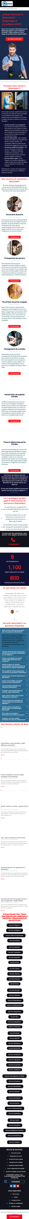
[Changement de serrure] (8, 1156)
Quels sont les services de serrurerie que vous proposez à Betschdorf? (13, 631)
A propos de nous (15, 1200)
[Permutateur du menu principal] (25, 3)
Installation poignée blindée (16, 1165)
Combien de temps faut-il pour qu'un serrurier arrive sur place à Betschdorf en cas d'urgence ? (13, 653)
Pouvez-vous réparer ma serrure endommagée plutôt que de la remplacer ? (12, 659)
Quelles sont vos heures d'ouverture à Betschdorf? (13, 676)
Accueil (3, 8)
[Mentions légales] (9, 1206)
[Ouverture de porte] (9, 1153)
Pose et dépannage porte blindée (15, 1168)
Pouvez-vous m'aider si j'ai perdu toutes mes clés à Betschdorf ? (12, 681)
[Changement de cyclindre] (7, 1162)
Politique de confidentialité (16, 1203)
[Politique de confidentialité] (7, 1203)
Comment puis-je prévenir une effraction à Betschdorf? (11, 686)
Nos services (15, 1194)
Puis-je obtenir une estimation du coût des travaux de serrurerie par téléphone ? (12, 702)
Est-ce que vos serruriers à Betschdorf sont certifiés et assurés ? (13, 714)
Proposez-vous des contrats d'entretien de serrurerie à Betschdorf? (14, 719)
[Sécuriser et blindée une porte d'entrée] (4, 1171)
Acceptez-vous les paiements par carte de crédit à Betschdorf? (12, 691)
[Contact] (12, 1197)
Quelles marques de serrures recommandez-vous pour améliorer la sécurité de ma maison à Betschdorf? (13, 666)
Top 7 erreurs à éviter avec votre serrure (13, 838)
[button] (2, 604)
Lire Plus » (3, 754)
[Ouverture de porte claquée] (7, 1159)
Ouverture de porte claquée (16, 1159)
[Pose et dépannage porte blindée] (5, 1168)
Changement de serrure (16, 1156)
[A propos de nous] (9, 1200)
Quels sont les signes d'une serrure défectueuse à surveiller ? (13, 696)
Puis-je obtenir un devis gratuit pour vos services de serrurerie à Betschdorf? (14, 671)
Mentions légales (15, 1206)
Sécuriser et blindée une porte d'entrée (16, 1171)
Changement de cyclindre (15, 1162)
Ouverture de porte (16, 1153)
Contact (16, 1197)
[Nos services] (10, 1194)
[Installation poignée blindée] (7, 1165)
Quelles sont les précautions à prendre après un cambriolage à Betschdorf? (12, 708)
